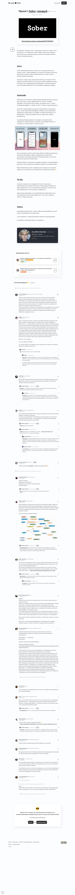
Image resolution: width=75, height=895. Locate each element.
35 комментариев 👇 (21, 282)
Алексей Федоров (23, 293)
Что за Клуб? (57, 2)
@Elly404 (22, 424)
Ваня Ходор (21, 758)
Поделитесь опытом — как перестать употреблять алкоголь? (35, 258)
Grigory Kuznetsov (25, 428)
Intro (19, 66)
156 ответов (28, 261)
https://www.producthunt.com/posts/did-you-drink (42, 569)
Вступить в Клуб (41, 820)
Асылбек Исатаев (25, 385)
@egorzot (24, 356)
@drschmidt (25, 437)
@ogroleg (30, 465)
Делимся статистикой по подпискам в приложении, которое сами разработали (35, 268)
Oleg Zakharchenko (23, 476)
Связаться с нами (36, 840)
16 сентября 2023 (33, 428)
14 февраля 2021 (22, 317)
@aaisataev (24, 394)
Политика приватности (27, 840)
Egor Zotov (23, 348)
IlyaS (20, 695)
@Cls (21, 350)
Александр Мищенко (24, 775)
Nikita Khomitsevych (23, 738)
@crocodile (22, 728)
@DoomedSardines (24, 547)
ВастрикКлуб (14, 3)
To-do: (20, 179)
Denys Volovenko (23, 558)
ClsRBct (20, 316)
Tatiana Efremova (27, 435)
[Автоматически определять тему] (64, 841)
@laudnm (22, 387)
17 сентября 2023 (35, 435)
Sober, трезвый (38, 11)
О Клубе (9, 840)
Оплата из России (16, 842)
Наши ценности (15, 840)
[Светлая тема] (62, 841)
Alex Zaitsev (21, 685)
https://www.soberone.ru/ (47, 430)
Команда (20, 840)
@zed (21, 490)
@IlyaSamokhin (23, 709)
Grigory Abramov (22, 500)
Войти (64, 2)
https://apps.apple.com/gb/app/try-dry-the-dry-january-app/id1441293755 (38, 723)
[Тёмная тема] (66, 841)
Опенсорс (10, 842)
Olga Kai (21, 409)
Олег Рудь (21, 375)
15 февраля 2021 (22, 294)
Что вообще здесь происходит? (37, 816)
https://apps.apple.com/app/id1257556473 (37, 41)
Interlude (21, 95)
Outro (20, 206)
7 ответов (29, 271)
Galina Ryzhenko (22, 718)
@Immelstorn (23, 575)
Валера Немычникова (24, 594)
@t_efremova (25, 448)
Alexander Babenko (23, 627)
